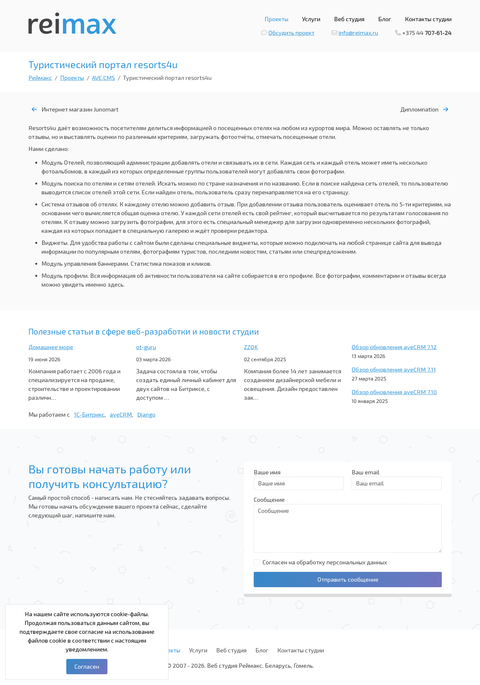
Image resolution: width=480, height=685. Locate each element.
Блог (384, 18)
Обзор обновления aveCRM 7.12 (394, 346)
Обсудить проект (291, 32)
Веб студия (349, 18)
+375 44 (427, 32)
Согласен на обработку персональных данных (325, 562)
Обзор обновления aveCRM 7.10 (394, 391)
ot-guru (146, 346)
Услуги (311, 18)
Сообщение (269, 499)
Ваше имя (267, 472)
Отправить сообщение (347, 579)
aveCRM (121, 414)
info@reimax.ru (358, 32)
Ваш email (365, 472)
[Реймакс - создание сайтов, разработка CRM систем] (72, 22)
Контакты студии (428, 18)
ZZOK (251, 346)
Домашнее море (50, 346)
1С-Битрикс (89, 414)
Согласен (86, 666)
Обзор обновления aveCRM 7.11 (394, 369)
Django (146, 414)
